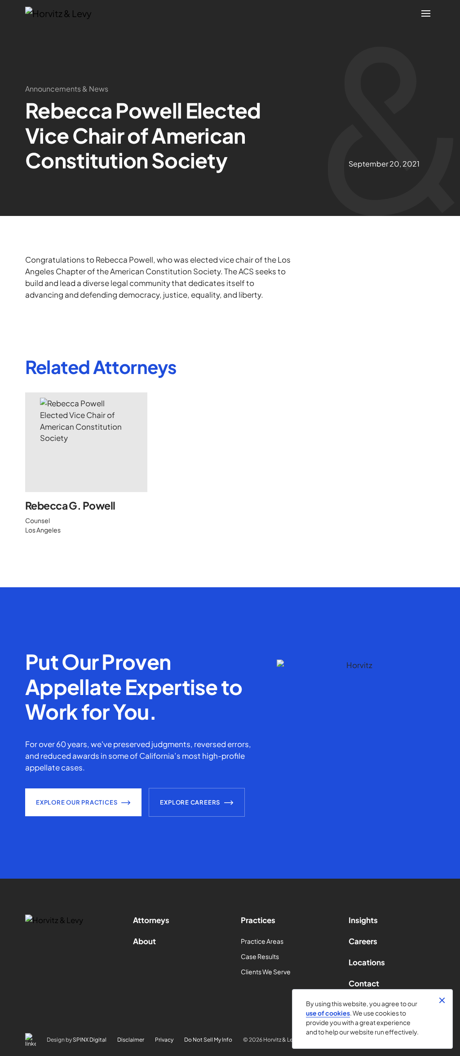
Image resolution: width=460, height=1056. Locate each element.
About (144, 941)
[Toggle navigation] (426, 13)
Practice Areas (262, 941)
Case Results (260, 956)
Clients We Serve (266, 972)
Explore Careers (190, 802)
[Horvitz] (63, 13)
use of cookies (328, 1013)
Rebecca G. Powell (70, 505)
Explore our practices (76, 802)
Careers (363, 941)
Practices (258, 920)
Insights (363, 920)
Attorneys (151, 920)
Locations (367, 962)
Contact (364, 983)
